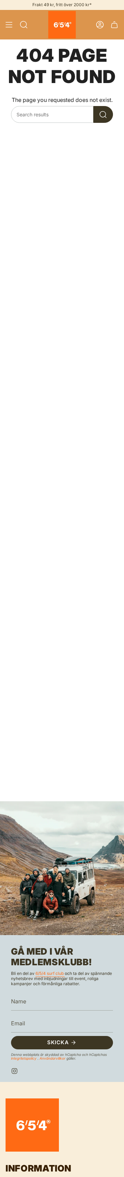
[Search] (103, 114)
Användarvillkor (53, 1058)
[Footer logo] (32, 1125)
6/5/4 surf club (50, 973)
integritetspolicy (24, 1058)
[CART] (114, 24)
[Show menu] (9, 24)
